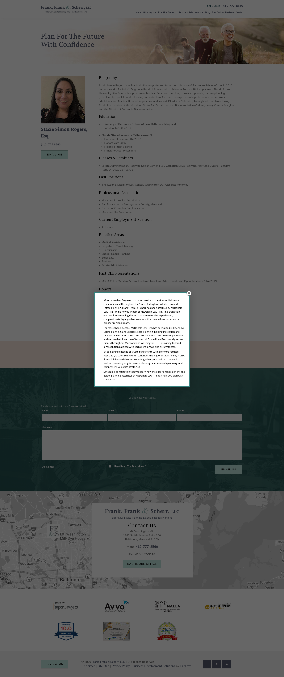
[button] (189, 293)
